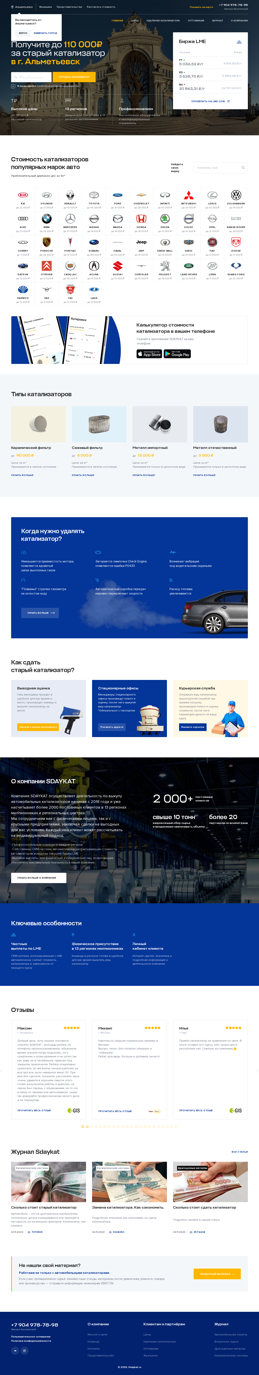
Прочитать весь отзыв (34, 1111)
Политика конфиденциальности (31, 1340)
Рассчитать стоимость (101, 6)
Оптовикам (196, 20)
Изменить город (45, 33)
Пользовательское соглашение (31, 1336)
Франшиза (45, 6)
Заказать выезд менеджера (38, 727)
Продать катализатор (74, 77)
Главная (117, 20)
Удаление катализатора (163, 20)
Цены (134, 20)
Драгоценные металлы (229, 1348)
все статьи (240, 1151)
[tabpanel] (129, 1069)
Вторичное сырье (226, 1341)
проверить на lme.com (208, 101)
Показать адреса (111, 727)
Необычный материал (217, 1274)
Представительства (69, 6)
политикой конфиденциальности (57, 86)
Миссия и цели (97, 1334)
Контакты (94, 1348)
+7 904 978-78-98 (34, 1325)
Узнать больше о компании (36, 877)
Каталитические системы (231, 1355)
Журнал (217, 20)
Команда (93, 1341)
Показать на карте (201, 7)
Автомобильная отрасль (230, 1334)
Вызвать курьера (192, 727)
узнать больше (38, 612)
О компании (239, 20)
